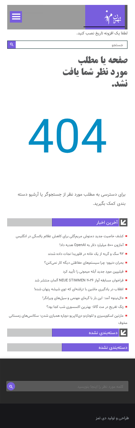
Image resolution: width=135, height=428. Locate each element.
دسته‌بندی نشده (103, 333)
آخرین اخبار (107, 222)
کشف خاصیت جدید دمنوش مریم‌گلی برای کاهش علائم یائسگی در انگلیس (70, 236)
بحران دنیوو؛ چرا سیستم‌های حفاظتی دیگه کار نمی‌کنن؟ (84, 263)
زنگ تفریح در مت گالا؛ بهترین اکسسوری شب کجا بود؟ (85, 307)
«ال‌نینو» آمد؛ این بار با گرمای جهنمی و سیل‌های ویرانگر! (83, 298)
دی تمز (101, 418)
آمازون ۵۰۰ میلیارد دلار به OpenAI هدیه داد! (91, 245)
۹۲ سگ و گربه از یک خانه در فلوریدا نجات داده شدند (86, 254)
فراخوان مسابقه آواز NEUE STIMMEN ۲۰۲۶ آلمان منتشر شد (79, 280)
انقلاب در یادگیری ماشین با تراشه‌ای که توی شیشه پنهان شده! (79, 289)
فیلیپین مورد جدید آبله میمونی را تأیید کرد (93, 272)
